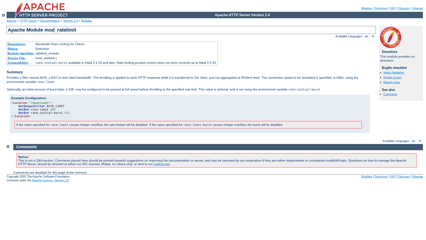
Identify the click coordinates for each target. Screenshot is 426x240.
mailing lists (162, 164)
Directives (381, 8)
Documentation (50, 20)
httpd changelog (393, 72)
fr (373, 36)
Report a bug (391, 82)
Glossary (404, 8)
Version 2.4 (70, 20)
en (366, 36)
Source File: (17, 58)
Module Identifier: (21, 53)
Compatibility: (18, 62)
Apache (11, 20)
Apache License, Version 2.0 (50, 180)
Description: (17, 44)
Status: (13, 48)
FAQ (393, 8)
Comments (390, 94)
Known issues (392, 77)
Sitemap (417, 8)
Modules (366, 8)
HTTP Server (28, 20)
